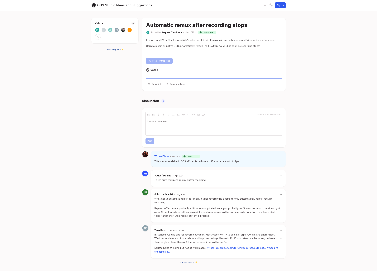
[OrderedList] (178, 115)
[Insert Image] (198, 115)
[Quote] (188, 115)
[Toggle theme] (271, 5)
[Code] (183, 115)
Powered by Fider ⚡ (115, 49)
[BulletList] (173, 115)
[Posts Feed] (264, 5)
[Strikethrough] (168, 115)
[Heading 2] (148, 115)
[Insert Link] (203, 115)
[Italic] (163, 115)
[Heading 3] (153, 115)
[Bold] (158, 115)
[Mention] (193, 115)
